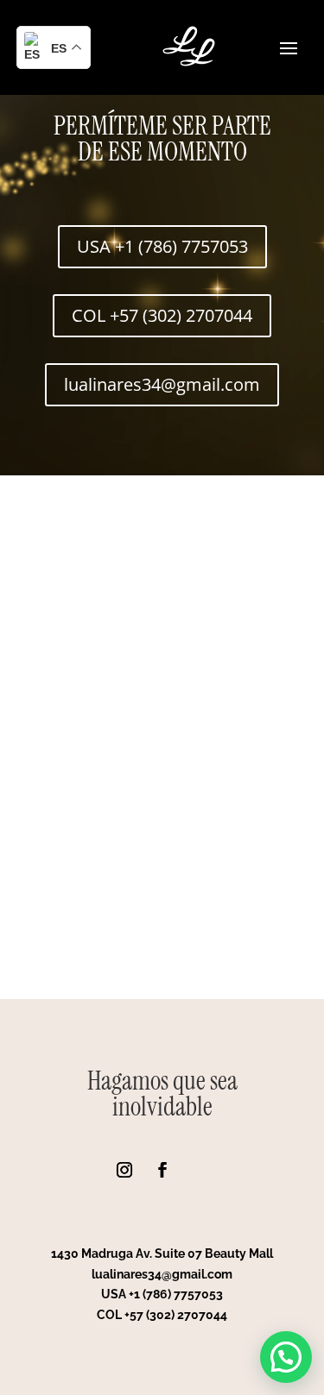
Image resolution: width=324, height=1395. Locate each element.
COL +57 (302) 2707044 (162, 315)
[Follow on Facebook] (162, 1169)
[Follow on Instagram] (124, 1169)
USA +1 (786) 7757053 (162, 246)
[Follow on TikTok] (200, 1169)
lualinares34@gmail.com (162, 384)
